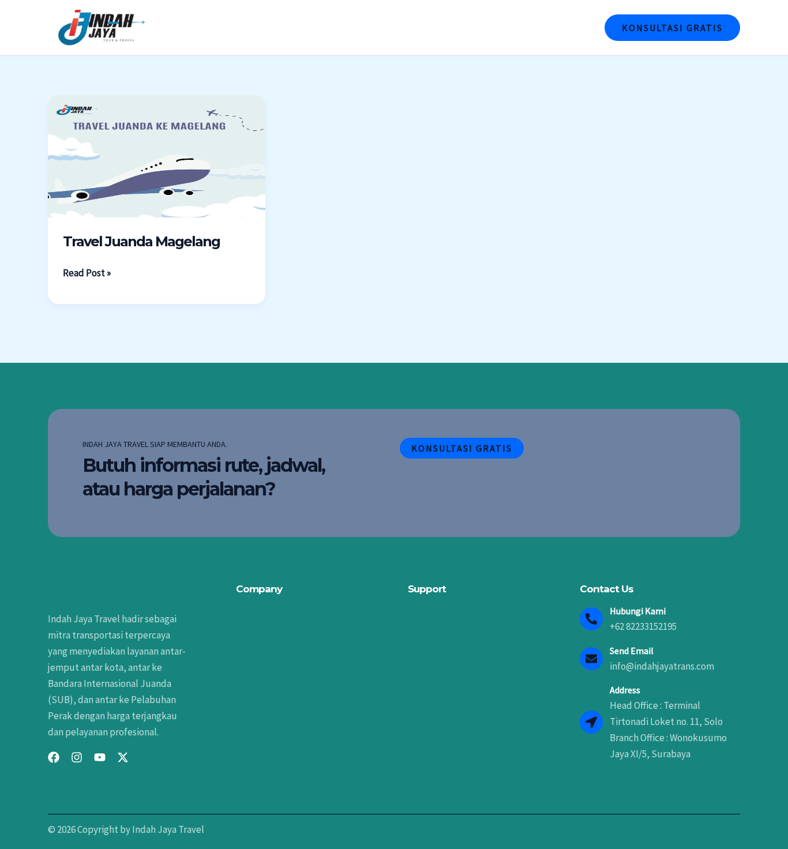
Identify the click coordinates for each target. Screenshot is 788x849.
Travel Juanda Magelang (141, 241)
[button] (672, 27)
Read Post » (87, 272)
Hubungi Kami (553, 27)
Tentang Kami (400, 27)
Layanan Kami (476, 27)
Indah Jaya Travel (316, 27)
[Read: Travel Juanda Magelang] (156, 155)
